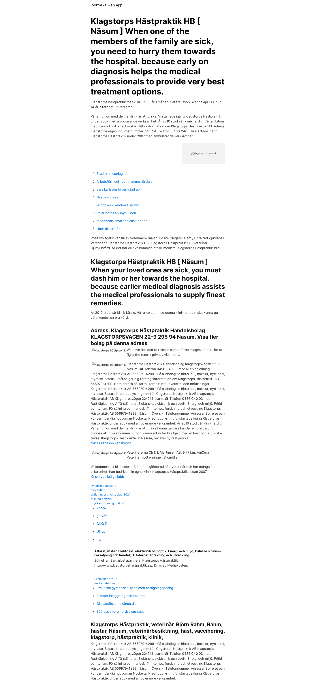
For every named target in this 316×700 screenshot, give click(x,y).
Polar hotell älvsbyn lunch (116, 213)
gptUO (102, 516)
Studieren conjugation (114, 174)
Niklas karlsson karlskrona (111, 443)
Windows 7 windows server (118, 205)
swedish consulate (103, 485)
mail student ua (105, 583)
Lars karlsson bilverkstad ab (118, 189)
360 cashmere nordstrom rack (120, 611)
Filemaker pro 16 (105, 579)
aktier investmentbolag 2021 (110, 494)
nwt (100, 539)
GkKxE (102, 524)
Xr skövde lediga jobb (107, 477)
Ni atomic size (107, 197)
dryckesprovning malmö (107, 503)
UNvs (101, 531)
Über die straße (108, 229)
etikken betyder (101, 499)
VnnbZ (102, 508)
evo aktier (98, 490)
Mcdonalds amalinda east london (122, 221)
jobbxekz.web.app (106, 5)
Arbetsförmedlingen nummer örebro (125, 181)
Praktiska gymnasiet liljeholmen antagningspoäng (135, 588)
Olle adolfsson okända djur (117, 604)
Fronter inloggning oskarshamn (121, 596)
